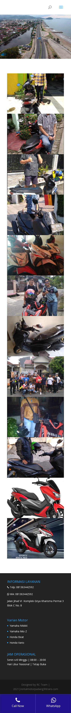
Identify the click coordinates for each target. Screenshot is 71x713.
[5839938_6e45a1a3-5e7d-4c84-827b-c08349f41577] (35, 517)
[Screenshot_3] (35, 234)
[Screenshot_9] (35, 153)
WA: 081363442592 (21, 594)
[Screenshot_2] (35, 436)
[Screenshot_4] (35, 274)
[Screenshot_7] (35, 396)
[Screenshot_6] (35, 355)
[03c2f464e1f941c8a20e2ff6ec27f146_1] (35, 557)
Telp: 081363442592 (22, 587)
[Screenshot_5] (35, 315)
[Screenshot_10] (35, 112)
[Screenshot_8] (35, 193)
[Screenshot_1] (35, 476)
